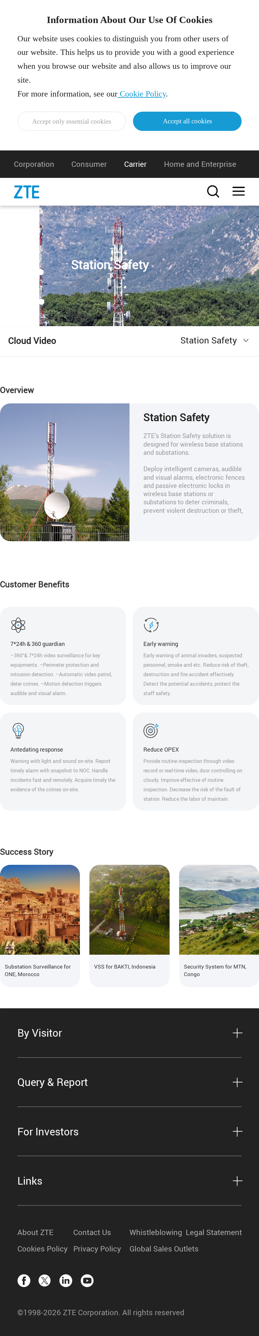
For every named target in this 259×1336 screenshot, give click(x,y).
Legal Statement (214, 1232)
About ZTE (35, 1232)
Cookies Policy (42, 1249)
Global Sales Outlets (158, 1249)
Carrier (135, 164)
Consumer (89, 164)
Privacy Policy (97, 1249)
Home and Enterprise (200, 164)
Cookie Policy (141, 93)
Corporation (34, 164)
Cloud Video (32, 340)
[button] (111, 996)
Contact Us (92, 1232)
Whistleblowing (156, 1232)
